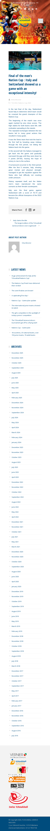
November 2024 (17, 407)
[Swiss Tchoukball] (18, 799)
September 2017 (18, 686)
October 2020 (16, 562)
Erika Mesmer (16, 100)
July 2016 (15, 736)
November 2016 (17, 716)
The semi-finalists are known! (22, 290)
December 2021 (17, 522)
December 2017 (17, 671)
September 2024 (18, 412)
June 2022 (15, 507)
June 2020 (15, 576)
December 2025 (17, 353)
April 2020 (15, 581)
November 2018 (17, 641)
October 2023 (16, 457)
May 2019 (15, 621)
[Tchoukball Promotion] (20, 761)
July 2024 (15, 417)
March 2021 (16, 547)
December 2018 (17, 636)
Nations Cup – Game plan (21, 328)
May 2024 (15, 422)
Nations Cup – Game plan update (24, 300)
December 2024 (17, 402)
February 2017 (17, 701)
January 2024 (16, 442)
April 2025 (15, 393)
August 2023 (16, 462)
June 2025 (15, 383)
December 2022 (17, 482)
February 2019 (17, 631)
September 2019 (18, 606)
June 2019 (15, 616)
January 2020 (16, 586)
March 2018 (16, 666)
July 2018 (15, 661)
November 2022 (17, 487)
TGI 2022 (14, 103)
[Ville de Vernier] (20, 755)
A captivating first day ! (20, 295)
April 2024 (15, 427)
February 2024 (17, 437)
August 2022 (16, 502)
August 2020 (16, 571)
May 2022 (15, 512)
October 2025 (16, 363)
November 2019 (17, 596)
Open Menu (40, 21)
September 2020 (18, 567)
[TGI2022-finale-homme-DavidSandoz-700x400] (25, 60)
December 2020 (17, 552)
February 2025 (17, 398)
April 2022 (15, 517)
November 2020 (17, 557)
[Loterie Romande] (20, 779)
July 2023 (15, 467)
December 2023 (17, 447)
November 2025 (17, 358)
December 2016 (17, 711)
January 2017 (16, 706)
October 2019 (16, 601)
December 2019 (17, 591)
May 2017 (15, 691)
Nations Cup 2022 (24, 103)
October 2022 (16, 492)
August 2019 (16, 611)
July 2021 (15, 537)
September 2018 (18, 651)
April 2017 (15, 696)
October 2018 (16, 646)
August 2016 (16, 731)
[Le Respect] (20, 786)
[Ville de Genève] (20, 771)
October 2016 (16, 721)
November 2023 (17, 452)
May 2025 (15, 388)
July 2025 (15, 378)
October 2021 (16, 532)
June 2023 (15, 472)
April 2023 (15, 477)
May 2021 (15, 542)
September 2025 (18, 368)
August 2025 (16, 373)
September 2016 (18, 726)
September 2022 (18, 497)
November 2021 (17, 527)
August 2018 (16, 656)
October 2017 (16, 681)
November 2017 (17, 676)
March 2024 (16, 432)
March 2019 (16, 626)
